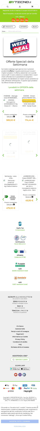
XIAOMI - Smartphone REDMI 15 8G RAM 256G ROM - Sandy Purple (29, 99)
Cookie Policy (27, 415)
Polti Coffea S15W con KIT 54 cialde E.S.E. (29, 134)
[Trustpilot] (20, 264)
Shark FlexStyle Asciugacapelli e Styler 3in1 (11, 134)
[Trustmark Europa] (23, 238)
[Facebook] (24, 374)
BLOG (35, 27)
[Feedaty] (20, 278)
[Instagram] (20, 374)
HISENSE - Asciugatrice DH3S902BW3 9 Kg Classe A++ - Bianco (11, 99)
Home (4, 31)
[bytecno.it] (20, 2)
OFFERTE (23, 27)
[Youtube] (16, 374)
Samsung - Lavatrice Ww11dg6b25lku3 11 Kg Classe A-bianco (11, 179)
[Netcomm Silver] (16, 238)
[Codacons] (20, 250)
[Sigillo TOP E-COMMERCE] (20, 223)
